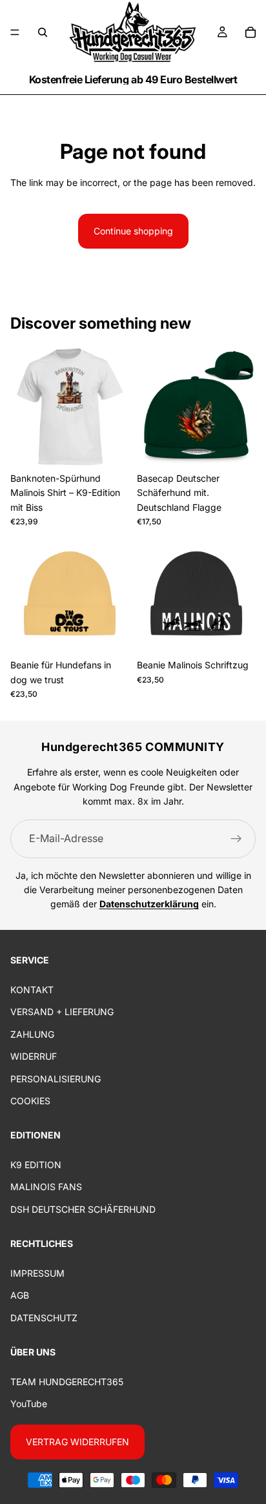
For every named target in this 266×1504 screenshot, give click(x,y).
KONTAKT (32, 989)
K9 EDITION (35, 1164)
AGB (19, 1295)
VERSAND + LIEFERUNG (62, 1011)
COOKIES (30, 1100)
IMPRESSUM (37, 1273)
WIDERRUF (33, 1056)
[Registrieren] (236, 838)
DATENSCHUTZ (43, 1317)
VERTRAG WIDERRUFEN (77, 1441)
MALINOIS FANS (46, 1186)
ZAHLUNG (32, 1033)
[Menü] (15, 32)
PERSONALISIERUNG (55, 1078)
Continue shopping (133, 230)
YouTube (28, 1403)
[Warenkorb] (250, 32)
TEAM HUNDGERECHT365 (66, 1381)
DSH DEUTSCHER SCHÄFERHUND (83, 1209)
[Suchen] (42, 32)
